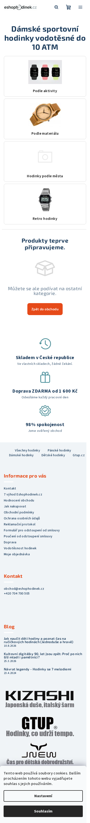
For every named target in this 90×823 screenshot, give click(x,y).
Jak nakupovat (15, 506)
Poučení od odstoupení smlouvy (28, 536)
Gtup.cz (79, 455)
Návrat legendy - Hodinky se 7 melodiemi (38, 669)
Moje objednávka (17, 554)
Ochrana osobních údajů (22, 518)
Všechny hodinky (27, 450)
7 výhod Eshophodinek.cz (23, 494)
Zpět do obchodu (45, 309)
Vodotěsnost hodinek (20, 548)
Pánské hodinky (59, 450)
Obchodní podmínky (19, 512)
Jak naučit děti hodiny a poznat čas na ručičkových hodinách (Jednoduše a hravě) (38, 640)
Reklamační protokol (20, 524)
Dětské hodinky (53, 455)
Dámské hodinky (21, 455)
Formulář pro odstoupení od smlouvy (32, 530)
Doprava (10, 542)
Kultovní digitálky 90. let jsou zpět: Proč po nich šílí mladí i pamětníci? (43, 655)
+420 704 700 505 (17, 593)
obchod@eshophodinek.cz (24, 588)
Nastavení (43, 796)
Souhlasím (43, 811)
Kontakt (10, 488)
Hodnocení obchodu (19, 500)
